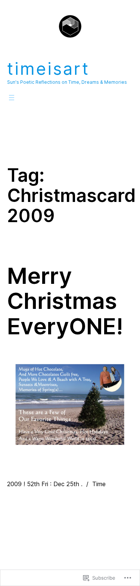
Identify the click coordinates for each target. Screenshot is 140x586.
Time (99, 484)
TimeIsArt (48, 68)
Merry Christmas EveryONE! (65, 301)
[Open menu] (11, 97)
